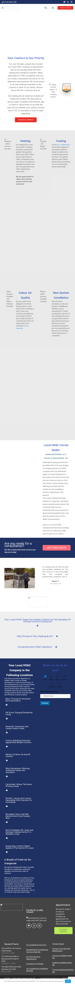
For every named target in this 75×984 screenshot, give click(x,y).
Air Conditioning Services (36, 945)
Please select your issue (50, 692)
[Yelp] (68, 2)
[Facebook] (64, 2)
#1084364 (66, 978)
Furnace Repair (58, 944)
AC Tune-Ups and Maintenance (33, 958)
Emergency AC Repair (34, 964)
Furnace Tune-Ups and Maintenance (61, 950)
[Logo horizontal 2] (11, 907)
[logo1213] (10, 8)
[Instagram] (71, 2)
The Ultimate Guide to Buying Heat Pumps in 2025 (10, 958)
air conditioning (64, 145)
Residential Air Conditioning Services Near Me (37, 951)
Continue (45, 703)
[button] (45, 8)
